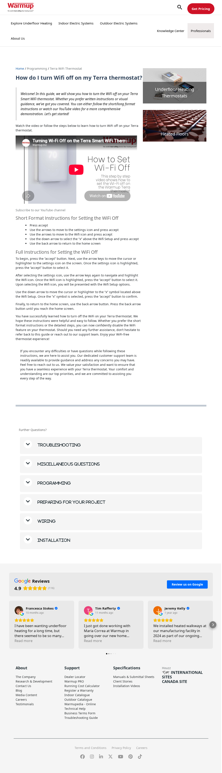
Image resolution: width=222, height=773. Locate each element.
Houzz (164, 675)
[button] (179, 7)
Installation (53, 547)
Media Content (26, 702)
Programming (37, 68)
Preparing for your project (70, 509)
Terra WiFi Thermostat (66, 68)
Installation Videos (125, 693)
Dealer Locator (74, 684)
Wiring (46, 528)
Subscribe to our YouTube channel (40, 210)
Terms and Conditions (89, 755)
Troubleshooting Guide (80, 725)
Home (20, 68)
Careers (21, 707)
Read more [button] (24, 648)
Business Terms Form (79, 720)
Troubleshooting (58, 452)
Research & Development (34, 689)
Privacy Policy (119, 755)
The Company (26, 684)
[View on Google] (19, 617)
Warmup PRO (73, 689)
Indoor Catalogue (76, 702)
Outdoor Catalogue (77, 707)
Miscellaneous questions (68, 471)
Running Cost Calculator (81, 693)
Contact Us (23, 693)
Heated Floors (175, 134)
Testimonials (25, 711)
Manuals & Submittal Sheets (132, 684)
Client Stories (121, 689)
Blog (19, 698)
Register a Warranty (78, 698)
